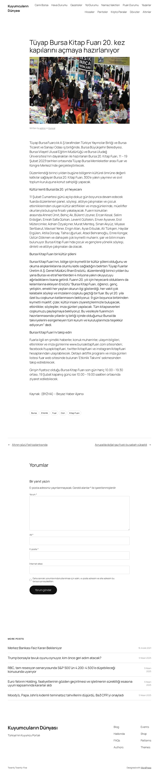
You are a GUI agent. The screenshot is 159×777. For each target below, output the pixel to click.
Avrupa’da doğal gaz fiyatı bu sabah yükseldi (121, 444)
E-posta (34, 549)
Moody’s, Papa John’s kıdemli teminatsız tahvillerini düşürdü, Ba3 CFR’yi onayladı (66, 695)
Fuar (54, 412)
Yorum (33, 494)
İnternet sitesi (36, 563)
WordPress (146, 767)
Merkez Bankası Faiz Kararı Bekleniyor (35, 648)
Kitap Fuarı (74, 412)
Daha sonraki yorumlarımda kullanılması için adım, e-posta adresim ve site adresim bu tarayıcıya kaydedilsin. (73, 580)
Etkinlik (44, 412)
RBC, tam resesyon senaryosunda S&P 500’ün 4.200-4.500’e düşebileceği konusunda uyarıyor (61, 669)
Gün (63, 412)
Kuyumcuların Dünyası (18, 8)
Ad (32, 534)
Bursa (34, 412)
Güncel (51, 128)
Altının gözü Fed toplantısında (30, 444)
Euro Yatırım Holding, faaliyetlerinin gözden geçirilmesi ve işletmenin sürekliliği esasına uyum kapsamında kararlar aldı (70, 683)
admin (43, 128)
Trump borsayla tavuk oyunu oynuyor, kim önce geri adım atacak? (54, 658)
